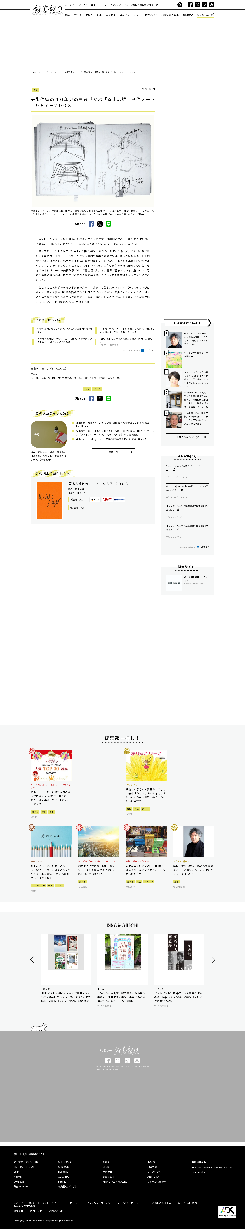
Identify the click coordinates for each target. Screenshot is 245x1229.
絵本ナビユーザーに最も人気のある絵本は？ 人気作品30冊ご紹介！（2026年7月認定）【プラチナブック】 (51, 798)
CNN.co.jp (63, 1166)
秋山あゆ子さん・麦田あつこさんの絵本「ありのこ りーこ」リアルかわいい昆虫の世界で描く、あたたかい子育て (146, 795)
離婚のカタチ (21, 1186)
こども (145, 808)
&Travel (30, 1166)
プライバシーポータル (98, 1203)
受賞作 (89, 14)
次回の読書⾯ (139, 5)
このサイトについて (24, 1203)
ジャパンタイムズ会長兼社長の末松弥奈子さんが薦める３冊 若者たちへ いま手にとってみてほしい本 (196, 379)
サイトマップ (49, 1203)
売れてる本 (36, 861)
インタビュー (71, 5)
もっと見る (203, 14)
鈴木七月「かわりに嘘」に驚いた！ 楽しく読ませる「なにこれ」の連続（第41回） (97, 870)
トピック (125, 5)
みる (36, 89)
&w (21, 1166)
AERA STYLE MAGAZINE (115, 1181)
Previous (32, 959)
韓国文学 (188, 14)
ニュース (102, 5)
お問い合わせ (56, 1211)
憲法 (50, 885)
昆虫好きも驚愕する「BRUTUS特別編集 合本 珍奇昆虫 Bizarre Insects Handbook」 (112, 424)
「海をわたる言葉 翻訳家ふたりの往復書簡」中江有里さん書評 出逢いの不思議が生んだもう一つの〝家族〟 (121, 997)
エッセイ (111, 14)
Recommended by (132, 350)
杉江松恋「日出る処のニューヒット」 (98, 861)
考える (78, 14)
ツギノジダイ (154, 1171)
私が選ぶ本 (151, 14)
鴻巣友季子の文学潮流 (137, 861)
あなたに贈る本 (181, 861)
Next (213, 959)
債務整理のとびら (67, 1186)
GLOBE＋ (107, 1166)
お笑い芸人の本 (170, 14)
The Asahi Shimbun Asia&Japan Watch (212, 1167)
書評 (93, 5)
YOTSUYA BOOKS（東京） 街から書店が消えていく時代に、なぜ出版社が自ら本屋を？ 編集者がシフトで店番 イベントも (196, 399)
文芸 (139, 881)
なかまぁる (108, 1176)
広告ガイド (36, 1211)
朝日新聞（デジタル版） (26, 1161)
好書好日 (48, 10)
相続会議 (152, 1166)
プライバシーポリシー (128, 1203)
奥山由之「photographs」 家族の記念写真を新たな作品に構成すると (112, 439)
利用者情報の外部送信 (159, 1203)
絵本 (99, 14)
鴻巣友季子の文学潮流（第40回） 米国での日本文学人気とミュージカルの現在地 (146, 870)
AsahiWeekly (199, 1172)
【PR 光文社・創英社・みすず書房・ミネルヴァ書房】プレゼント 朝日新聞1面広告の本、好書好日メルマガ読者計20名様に (66, 997)
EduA (16, 1171)
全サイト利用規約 (187, 1203)
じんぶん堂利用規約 (24, 1205)
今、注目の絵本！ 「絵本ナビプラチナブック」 (51, 786)
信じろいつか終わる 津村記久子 (196, 354)
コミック (125, 14)
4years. (151, 1161)
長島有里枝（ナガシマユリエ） (49, 368)
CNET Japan (64, 1161)
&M (15, 1166)
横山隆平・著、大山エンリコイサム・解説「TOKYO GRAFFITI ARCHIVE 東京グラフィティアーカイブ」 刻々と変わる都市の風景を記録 (115, 432)
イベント (114, 5)
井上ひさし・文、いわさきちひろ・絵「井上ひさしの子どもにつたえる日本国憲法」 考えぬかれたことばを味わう (51, 871)
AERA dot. (63, 1176)
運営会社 (18, 1211)
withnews (19, 1181)
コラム (84, 5)
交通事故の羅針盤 (156, 1181)
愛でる (35, 811)
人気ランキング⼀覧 (187, 437)
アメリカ (148, 881)
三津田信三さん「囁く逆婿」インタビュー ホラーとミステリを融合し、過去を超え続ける (196, 418)
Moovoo (18, 1176)
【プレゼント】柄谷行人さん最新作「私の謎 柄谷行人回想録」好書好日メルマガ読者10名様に (178, 997)
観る (67, 14)
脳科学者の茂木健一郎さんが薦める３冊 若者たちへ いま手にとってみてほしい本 (196, 339)
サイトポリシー (71, 1203)
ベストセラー (38, 885)
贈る (44, 811)
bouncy (62, 1181)
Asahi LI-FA (153, 1176)
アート (97, 388)
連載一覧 (153, 5)
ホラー (137, 14)
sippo (106, 1161)
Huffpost (63, 1171)
